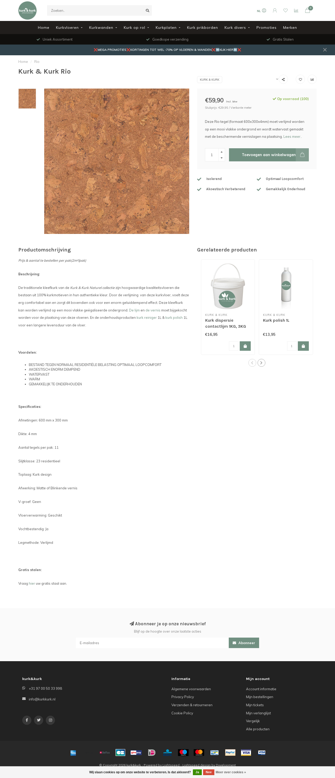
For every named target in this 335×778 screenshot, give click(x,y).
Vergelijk (253, 721)
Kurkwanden (101, 27)
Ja (197, 772)
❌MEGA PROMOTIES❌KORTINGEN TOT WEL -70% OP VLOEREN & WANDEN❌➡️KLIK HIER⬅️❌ (167, 50)
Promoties (266, 27)
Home (43, 27)
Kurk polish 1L (276, 320)
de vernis (153, 310)
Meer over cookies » (231, 772)
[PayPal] (230, 753)
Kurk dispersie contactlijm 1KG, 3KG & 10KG (225, 326)
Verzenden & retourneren (192, 705)
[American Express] (73, 753)
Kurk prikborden (202, 27)
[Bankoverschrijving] (89, 753)
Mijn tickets (255, 705)
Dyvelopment (226, 765)
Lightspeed (171, 765)
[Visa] (246, 753)
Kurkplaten (166, 27)
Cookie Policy (182, 713)
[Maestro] (183, 753)
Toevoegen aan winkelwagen (269, 154)
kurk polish (174, 317)
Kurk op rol (134, 27)
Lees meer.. (292, 136)
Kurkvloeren (67, 27)
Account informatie (261, 689)
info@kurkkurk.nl (42, 699)
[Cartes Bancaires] (120, 753)
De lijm (134, 310)
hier (32, 583)
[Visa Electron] (261, 753)
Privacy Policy (182, 697)
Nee (209, 772)
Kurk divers (235, 27)
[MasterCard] (198, 753)
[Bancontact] (214, 753)
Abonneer (246, 643)
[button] (252, 363)
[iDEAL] (151, 753)
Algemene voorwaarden (191, 689)
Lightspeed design (196, 765)
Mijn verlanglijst (258, 713)
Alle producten (258, 729)
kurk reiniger (147, 317)
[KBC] (167, 753)
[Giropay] (136, 753)
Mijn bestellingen (259, 697)
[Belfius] (104, 753)
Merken (290, 27)
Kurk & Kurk (209, 79)
